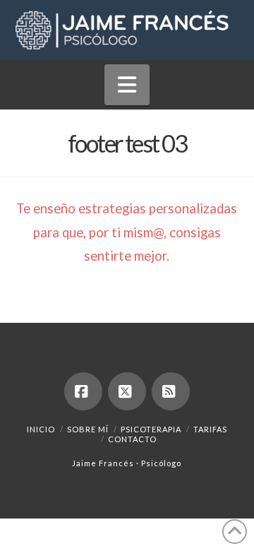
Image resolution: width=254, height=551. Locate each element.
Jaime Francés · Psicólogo (126, 463)
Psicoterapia (151, 429)
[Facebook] (83, 391)
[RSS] (171, 391)
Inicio (41, 429)
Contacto (132, 439)
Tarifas (210, 429)
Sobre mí (88, 429)
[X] (127, 391)
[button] (127, 84)
